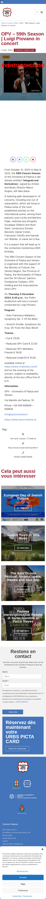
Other (16, 23)
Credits (5, 841)
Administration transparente (12, 844)
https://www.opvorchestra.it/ (20, 419)
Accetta (23, 877)
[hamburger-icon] (37, 12)
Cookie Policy (17, 896)
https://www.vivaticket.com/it (20, 366)
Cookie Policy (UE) (9, 838)
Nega (23, 884)
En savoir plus (23, 508)
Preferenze (23, 890)
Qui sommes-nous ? (9, 830)
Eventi (9, 23)
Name (5, 672)
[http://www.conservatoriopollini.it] (23, 443)
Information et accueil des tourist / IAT (16, 832)
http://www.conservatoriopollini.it (23, 447)
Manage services (22, 871)
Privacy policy (27, 896)
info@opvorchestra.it (16, 414)
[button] (42, 849)
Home (3, 23)
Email (4, 681)
